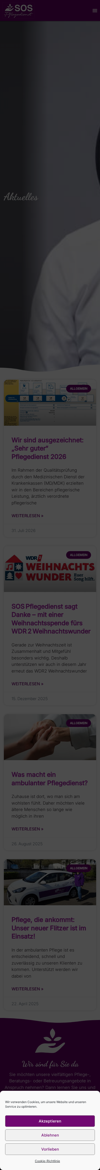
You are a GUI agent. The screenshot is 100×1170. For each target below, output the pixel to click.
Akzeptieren (50, 1121)
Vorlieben (50, 1149)
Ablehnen (50, 1135)
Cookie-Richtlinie (47, 1161)
